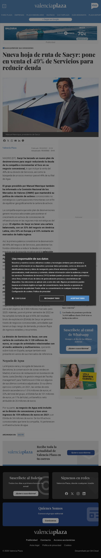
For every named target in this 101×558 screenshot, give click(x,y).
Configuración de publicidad (23, 288)
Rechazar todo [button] (51, 298)
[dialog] (50, 279)
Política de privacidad (41, 291)
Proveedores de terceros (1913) (36, 275)
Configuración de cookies (22, 291)
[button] (19, 298)
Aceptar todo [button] (77, 298)
